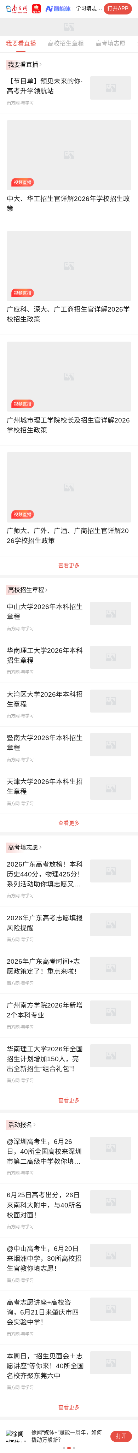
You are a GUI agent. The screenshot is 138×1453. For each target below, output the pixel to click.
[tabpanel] (69, 315)
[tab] (21, 44)
